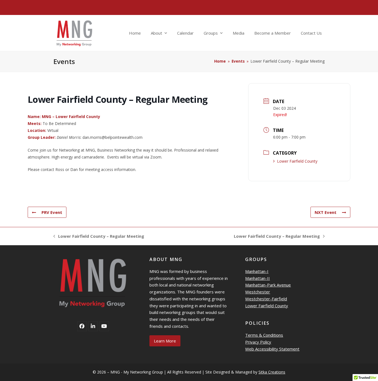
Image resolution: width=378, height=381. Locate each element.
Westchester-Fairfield (266, 298)
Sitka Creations (271, 372)
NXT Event (325, 212)
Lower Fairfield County (297, 161)
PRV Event (52, 212)
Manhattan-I (256, 271)
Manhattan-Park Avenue (268, 285)
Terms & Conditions (264, 335)
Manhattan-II (257, 278)
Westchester (257, 292)
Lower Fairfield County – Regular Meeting (98, 236)
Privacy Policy (258, 342)
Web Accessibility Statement (272, 349)
